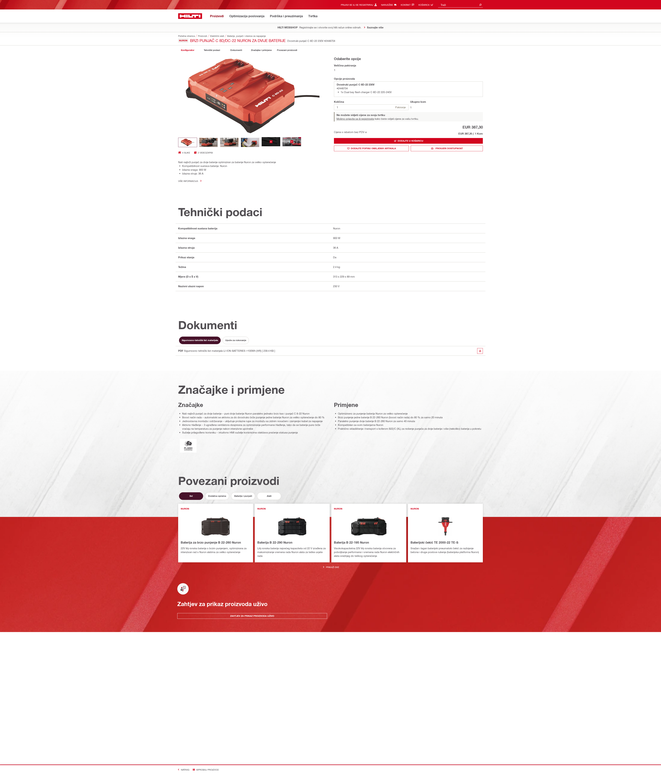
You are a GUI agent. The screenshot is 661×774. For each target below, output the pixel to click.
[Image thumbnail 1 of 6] (187, 142)
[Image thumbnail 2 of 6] (208, 142)
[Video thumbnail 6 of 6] (291, 142)
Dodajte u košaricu (410, 140)
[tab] (188, 50)
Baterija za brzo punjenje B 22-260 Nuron (211, 542)
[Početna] (190, 16)
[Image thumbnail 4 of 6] (250, 142)
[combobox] (460, 5)
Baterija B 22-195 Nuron (351, 542)
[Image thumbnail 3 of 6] (229, 142)
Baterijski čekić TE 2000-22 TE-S (434, 542)
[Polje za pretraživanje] (480, 5)
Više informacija (188, 181)
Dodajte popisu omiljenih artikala (373, 148)
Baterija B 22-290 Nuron (274, 542)
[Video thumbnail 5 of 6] (270, 142)
